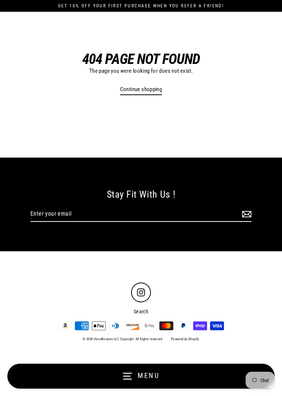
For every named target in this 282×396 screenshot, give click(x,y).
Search (141, 311)
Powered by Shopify (185, 339)
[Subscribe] (246, 214)
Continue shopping (141, 89)
